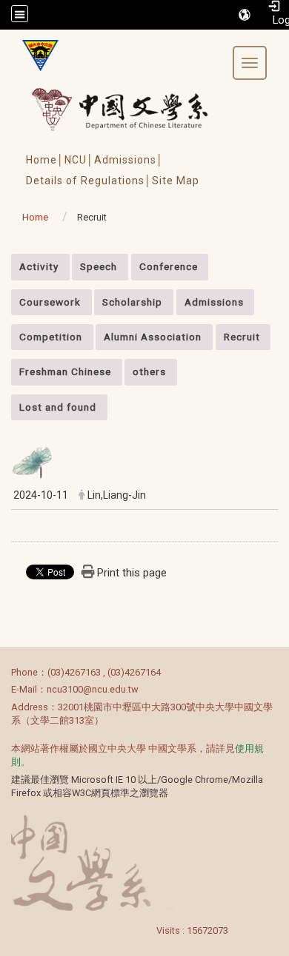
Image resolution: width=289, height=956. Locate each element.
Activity (39, 266)
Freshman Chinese (65, 371)
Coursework (50, 302)
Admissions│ (129, 160)
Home (35, 217)
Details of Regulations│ (89, 180)
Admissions (214, 302)
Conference (168, 266)
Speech (98, 266)
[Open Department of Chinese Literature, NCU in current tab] (35, 55)
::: (3, 262)
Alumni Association (153, 337)
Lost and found (57, 407)
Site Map (175, 180)
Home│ (45, 160)
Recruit (242, 337)
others (149, 371)
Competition (50, 337)
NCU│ (79, 160)
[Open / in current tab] (133, 109)
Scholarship (132, 302)
